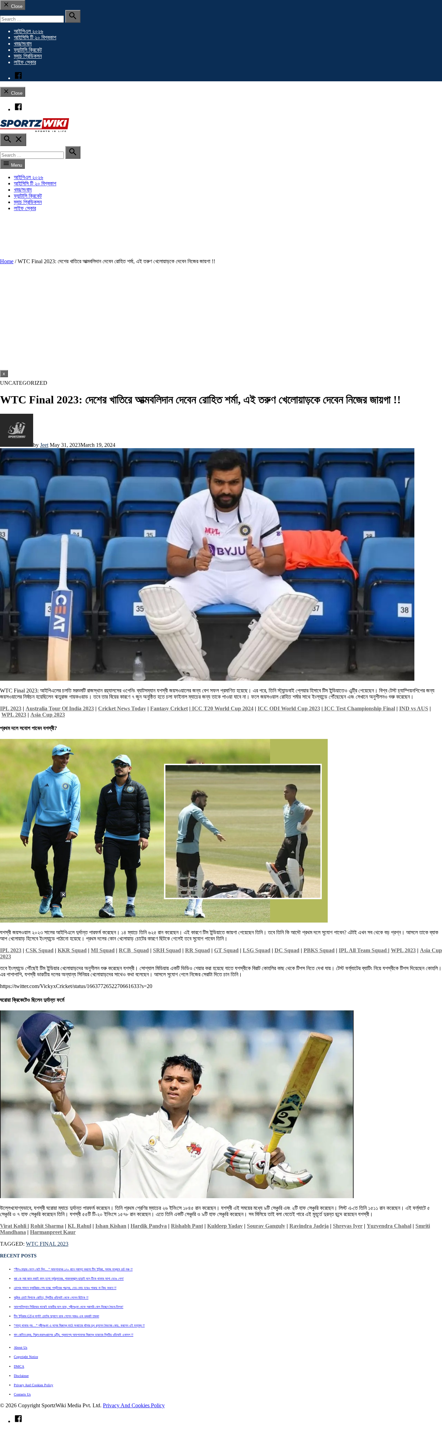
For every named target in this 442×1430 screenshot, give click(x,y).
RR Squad (197, 950)
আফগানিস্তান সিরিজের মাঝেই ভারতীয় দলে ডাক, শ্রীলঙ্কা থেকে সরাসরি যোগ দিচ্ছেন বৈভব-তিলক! (68, 1307)
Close (16, 6)
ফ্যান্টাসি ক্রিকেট (28, 50)
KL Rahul (79, 1226)
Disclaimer (21, 1376)
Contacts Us (22, 1394)
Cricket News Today (122, 708)
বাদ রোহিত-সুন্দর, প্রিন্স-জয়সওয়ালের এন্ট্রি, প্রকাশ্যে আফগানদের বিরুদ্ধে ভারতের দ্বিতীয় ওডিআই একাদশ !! (73, 1335)
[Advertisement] (221, 318)
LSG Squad (256, 950)
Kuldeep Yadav (225, 1226)
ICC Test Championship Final (359, 708)
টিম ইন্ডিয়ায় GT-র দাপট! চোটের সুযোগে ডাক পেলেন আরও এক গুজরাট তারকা (56, 1316)
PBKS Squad (319, 950)
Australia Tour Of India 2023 (60, 708)
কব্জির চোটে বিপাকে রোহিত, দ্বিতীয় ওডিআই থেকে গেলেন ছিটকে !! (51, 1297)
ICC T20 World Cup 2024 (222, 708)
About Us (20, 1347)
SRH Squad (167, 950)
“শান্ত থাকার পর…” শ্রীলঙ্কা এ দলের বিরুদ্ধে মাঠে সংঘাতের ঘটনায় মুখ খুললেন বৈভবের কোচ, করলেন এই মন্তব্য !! (79, 1325)
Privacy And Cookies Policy (33, 1385)
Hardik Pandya (149, 1226)
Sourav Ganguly (266, 1226)
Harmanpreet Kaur (53, 1232)
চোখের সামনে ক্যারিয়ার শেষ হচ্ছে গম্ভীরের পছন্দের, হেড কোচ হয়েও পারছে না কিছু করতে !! (65, 1288)
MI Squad (103, 950)
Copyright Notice (26, 1357)
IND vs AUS (413, 708)
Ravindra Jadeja (309, 1226)
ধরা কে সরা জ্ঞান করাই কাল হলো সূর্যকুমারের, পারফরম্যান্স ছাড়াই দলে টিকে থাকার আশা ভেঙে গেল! (69, 1278)
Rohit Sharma (47, 1226)
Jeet (44, 445)
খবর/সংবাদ (23, 44)
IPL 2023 (10, 708)
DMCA (19, 1366)
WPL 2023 (13, 715)
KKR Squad (72, 950)
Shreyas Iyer (348, 1226)
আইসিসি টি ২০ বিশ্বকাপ (35, 37)
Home (6, 261)
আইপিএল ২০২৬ (28, 31)
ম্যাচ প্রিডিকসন (28, 56)
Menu (16, 165)
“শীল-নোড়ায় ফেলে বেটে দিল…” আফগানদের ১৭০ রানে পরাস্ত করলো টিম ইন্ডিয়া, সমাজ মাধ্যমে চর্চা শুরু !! (73, 1269)
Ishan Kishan (110, 1226)
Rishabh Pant (187, 1226)
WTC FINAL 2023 (47, 1244)
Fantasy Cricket (169, 708)
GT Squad (226, 950)
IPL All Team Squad (363, 950)
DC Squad (287, 950)
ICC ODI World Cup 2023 (289, 708)
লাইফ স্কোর (25, 62)
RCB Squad (134, 950)
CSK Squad (40, 950)
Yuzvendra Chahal (389, 1226)
